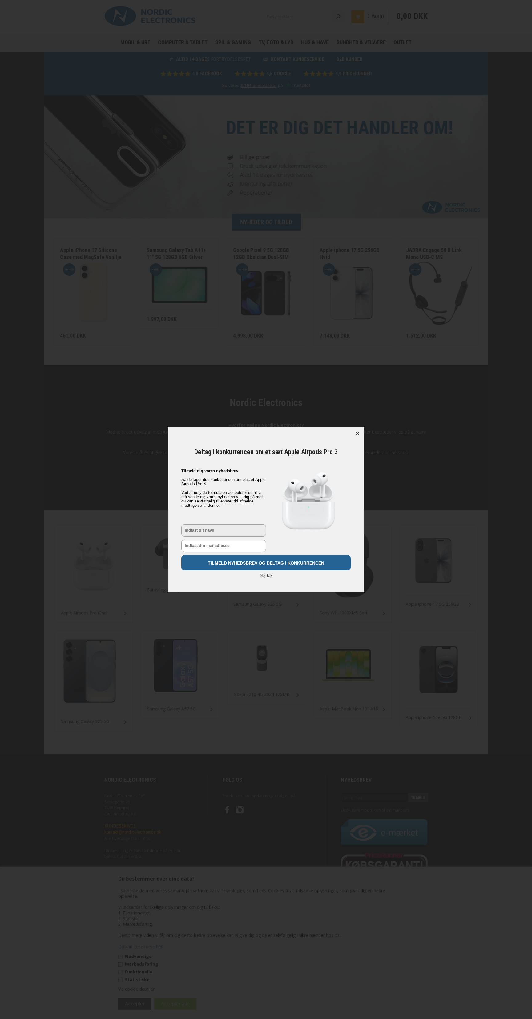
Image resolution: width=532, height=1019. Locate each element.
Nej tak (266, 575)
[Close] (357, 433)
